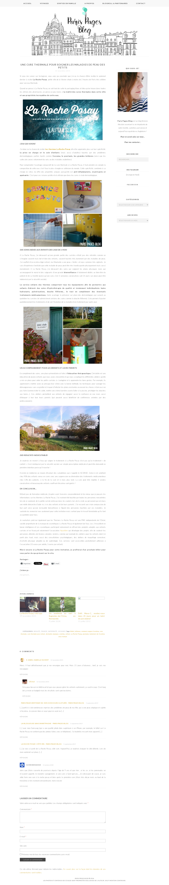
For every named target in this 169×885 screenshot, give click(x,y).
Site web (23, 846)
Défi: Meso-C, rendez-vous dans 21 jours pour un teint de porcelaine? (91, 616)
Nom (22, 827)
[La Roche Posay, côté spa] (33, 604)
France (44, 631)
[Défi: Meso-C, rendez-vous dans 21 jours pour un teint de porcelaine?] (91, 604)
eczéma (62, 634)
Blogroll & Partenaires (115, 3)
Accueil (28, 3)
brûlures (77, 631)
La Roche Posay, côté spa (31, 613)
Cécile (32, 682)
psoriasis (86, 634)
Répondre (24, 674)
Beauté (37, 631)
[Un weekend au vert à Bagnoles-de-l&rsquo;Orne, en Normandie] (62, 604)
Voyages (44, 3)
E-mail (23, 836)
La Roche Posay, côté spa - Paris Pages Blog (41, 744)
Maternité (52, 631)
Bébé (72, 631)
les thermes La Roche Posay (57, 149)
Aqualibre (64, 530)
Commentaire (26, 809)
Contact (140, 3)
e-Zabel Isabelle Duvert (37, 660)
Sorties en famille (66, 3)
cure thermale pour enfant (36, 634)
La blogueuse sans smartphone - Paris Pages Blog (45, 723)
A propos (89, 3)
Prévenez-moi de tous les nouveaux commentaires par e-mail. (46, 854)
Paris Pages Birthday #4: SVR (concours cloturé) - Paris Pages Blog (52, 703)
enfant (68, 634)
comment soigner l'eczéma (90, 631)
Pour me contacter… (132, 142)
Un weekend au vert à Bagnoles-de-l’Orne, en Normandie (62, 616)
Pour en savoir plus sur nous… (132, 137)
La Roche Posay (76, 634)
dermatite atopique (52, 634)
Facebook (132, 184)
